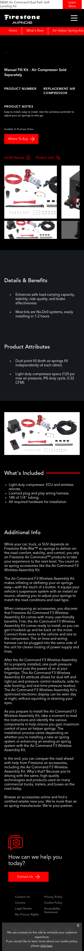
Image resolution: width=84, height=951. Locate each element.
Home (13, 30)
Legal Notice (23, 908)
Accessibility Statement (52, 910)
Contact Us (25, 876)
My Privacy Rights (27, 914)
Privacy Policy (53, 897)
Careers (20, 902)
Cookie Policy (53, 902)
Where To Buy (18, 139)
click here (46, 945)
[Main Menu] (74, 18)
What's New (34, 30)
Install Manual (14, 157)
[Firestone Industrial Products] (22, 18)
